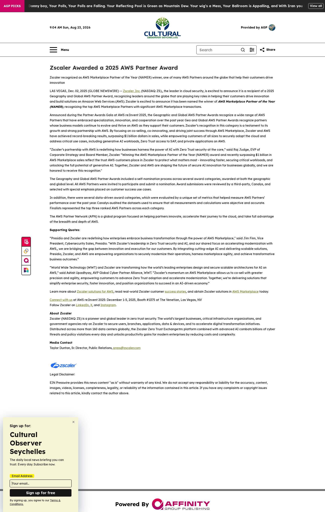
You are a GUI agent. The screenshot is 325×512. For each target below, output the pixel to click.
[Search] (242, 49)
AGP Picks (12, 6)
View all (316, 6)
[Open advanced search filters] (251, 49)
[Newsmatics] (26, 270)
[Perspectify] (26, 251)
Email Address (22, 476)
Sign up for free (40, 492)
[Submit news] (26, 242)
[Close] (73, 422)
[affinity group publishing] (26, 260)
